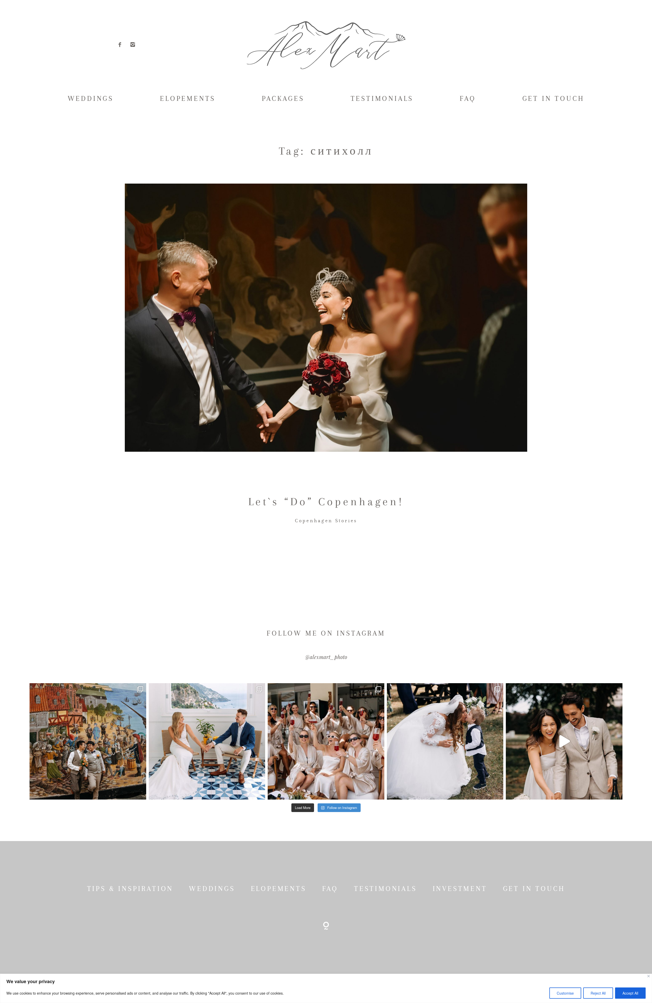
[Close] (648, 976)
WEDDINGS (91, 98)
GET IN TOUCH (553, 98)
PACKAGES (283, 98)
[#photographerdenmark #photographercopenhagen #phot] (564, 741)
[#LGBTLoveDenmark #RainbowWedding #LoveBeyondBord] (88, 741)
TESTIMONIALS (382, 98)
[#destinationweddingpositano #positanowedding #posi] (207, 741)
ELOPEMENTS (187, 98)
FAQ (468, 98)
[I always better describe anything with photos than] (326, 741)
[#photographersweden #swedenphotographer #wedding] (445, 741)
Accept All (630, 993)
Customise (565, 993)
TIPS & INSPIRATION (130, 889)
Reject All (598, 993)
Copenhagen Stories (326, 521)
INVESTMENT (460, 889)
